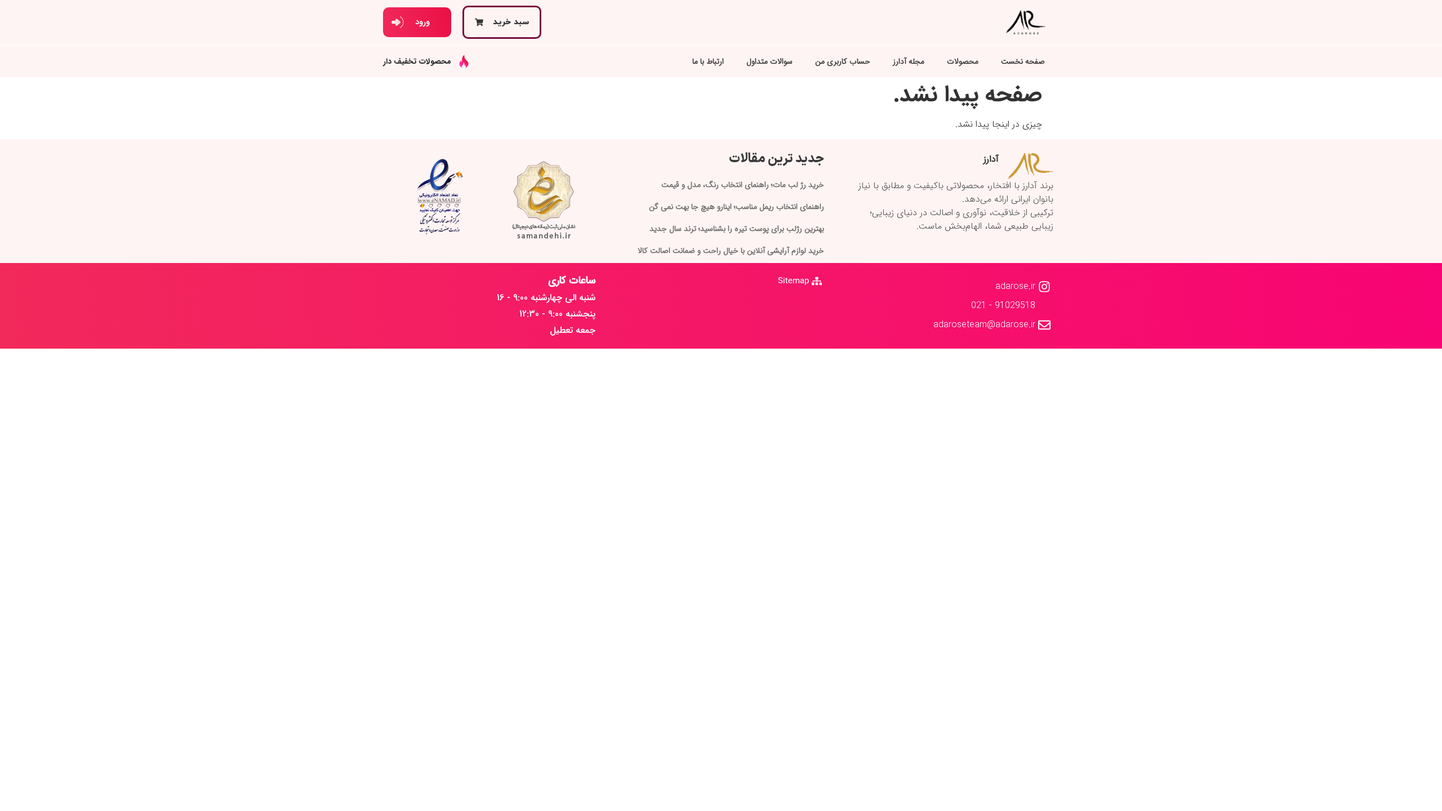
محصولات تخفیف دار (417, 61)
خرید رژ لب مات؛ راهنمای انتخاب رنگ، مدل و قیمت (742, 185)
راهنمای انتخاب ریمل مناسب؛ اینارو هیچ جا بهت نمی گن (736, 206)
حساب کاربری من (842, 61)
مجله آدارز (908, 61)
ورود (422, 22)
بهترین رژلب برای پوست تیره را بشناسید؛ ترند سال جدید (736, 228)
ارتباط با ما (708, 61)
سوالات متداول (769, 61)
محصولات (962, 61)
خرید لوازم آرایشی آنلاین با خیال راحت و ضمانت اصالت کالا (731, 250)
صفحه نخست (1023, 61)
